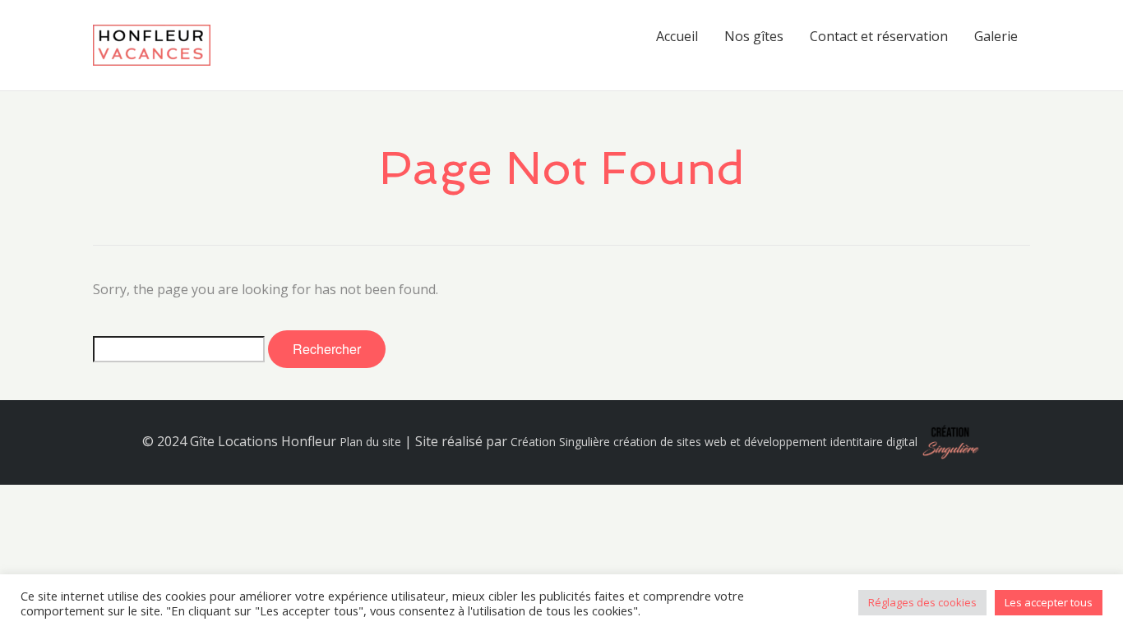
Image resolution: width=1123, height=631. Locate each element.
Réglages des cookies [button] (922, 602)
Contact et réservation (879, 36)
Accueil (677, 36)
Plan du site (370, 441)
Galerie (996, 36)
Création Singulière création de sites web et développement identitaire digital (714, 441)
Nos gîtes (753, 36)
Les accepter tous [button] (1049, 602)
